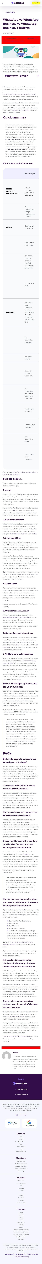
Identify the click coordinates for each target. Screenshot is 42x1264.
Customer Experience (21, 1164)
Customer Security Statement (21, 1234)
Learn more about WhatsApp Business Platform (17, 1036)
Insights (21, 1220)
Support (21, 1227)
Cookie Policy (9, 1254)
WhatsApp (10, 33)
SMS (21, 1137)
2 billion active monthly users (15, 1017)
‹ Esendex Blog (10, 12)
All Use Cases (21, 1161)
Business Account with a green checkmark (16, 618)
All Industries (21, 1181)
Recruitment (21, 1198)
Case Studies (21, 1222)
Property (21, 1195)
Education (21, 1200)
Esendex (36, 39)
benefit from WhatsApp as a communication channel (19, 94)
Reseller (21, 1225)
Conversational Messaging (10, 41)
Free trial (36, 3)
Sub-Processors (21, 1237)
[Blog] (25, 1114)
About (21, 1212)
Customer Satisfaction (21, 1166)
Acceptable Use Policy (21, 1257)
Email (21, 1149)
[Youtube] (21, 1114)
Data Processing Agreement (21, 1232)
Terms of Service (32, 1254)
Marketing (21, 1171)
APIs (16, 645)
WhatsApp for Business (21, 1142)
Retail (21, 1186)
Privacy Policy (20, 1254)
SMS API (21, 1139)
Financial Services (21, 1183)
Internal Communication (21, 1169)
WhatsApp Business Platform (20, 110)
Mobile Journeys (21, 1147)
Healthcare (21, 1188)
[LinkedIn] (17, 1114)
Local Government (21, 1193)
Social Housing (21, 1203)
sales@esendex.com (21, 1095)
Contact (21, 1217)
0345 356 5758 (22, 1089)
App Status (21, 1239)
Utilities (21, 1190)
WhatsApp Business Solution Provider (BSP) (22, 534)
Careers (21, 1215)
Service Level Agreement (21, 1229)
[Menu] (2, 3)
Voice (21, 1144)
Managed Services (21, 1151)
